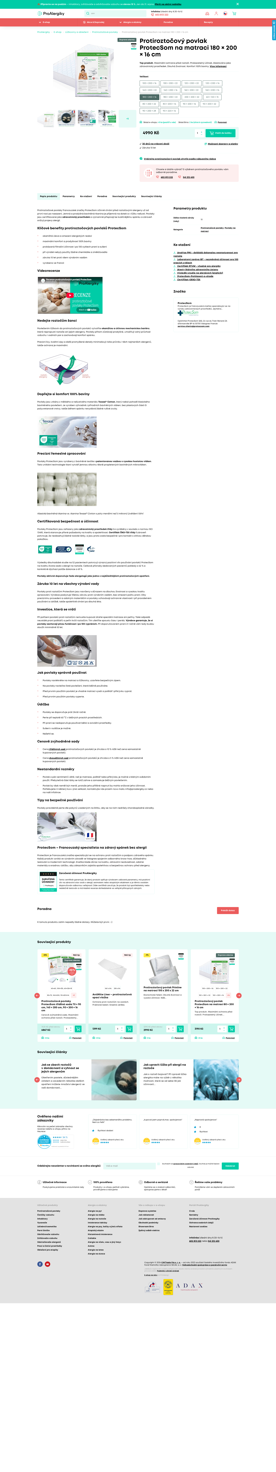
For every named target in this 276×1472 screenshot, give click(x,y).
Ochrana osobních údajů (201, 1223)
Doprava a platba (147, 1211)
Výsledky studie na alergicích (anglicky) (200, 273)
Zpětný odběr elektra (149, 1230)
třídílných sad (57, 749)
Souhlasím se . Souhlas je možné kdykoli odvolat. (190, 1165)
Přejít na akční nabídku (168, 4)
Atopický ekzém (96, 1230)
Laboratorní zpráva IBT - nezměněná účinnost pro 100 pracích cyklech (205, 261)
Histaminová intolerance (100, 1234)
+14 (228, 995)
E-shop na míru (150, 1275)
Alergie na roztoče (97, 1219)
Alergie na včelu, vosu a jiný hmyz (104, 1242)
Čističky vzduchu (45, 1215)
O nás (192, 1211)
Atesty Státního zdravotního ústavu (197, 270)
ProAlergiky (43, 32)
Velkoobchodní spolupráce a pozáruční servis (204, 1265)
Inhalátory (42, 1219)
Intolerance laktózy (97, 1223)
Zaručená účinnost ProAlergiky (204, 1219)
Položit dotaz (228, 910)
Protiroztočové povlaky (105, 32)
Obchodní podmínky (148, 1223)
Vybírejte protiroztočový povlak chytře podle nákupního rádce (180, 159)
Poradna (168, 22)
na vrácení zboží (155, 144)
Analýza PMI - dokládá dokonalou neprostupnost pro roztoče (205, 254)
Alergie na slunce (96, 1254)
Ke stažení (86, 196)
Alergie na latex (96, 1250)
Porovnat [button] (222, 122)
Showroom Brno (146, 1227)
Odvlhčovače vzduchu (48, 1234)
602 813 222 (161, 15)
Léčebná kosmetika (47, 1227)
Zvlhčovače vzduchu (47, 1238)
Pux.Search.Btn (88, 13)
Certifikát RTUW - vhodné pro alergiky (199, 266)
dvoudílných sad (58, 758)
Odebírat (230, 1166)
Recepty (208, 22)
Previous (37, 995)
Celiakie (92, 1238)
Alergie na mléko (96, 1215)
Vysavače (42, 1223)
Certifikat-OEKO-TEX (188, 280)
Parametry (69, 196)
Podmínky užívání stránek (168, 1271)
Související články (151, 196)
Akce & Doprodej (95, 22)
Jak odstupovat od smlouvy (152, 1219)
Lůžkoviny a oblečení (76, 32)
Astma (91, 1246)
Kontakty (193, 1215)
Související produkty (124, 196)
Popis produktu (48, 196)
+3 (74, 995)
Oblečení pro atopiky (47, 1250)
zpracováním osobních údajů (185, 1164)
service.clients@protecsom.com (193, 326)
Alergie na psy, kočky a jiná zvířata (105, 1227)
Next (239, 995)
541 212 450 (188, 177)
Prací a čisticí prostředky (49, 1246)
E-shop (46, 22)
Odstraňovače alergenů (49, 1242)
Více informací (218, 66)
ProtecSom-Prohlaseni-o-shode (195, 276)
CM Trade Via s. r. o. (171, 1262)
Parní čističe (43, 1230)
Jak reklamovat (146, 1215)
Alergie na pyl (95, 1211)
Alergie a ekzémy (132, 22)
